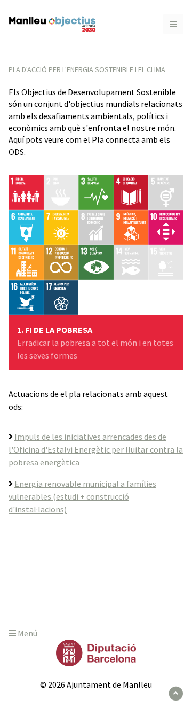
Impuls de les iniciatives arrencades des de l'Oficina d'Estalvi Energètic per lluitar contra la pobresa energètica (96, 449)
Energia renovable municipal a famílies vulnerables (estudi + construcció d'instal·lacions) (82, 496)
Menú (26, 633)
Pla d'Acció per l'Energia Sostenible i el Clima (87, 69)
